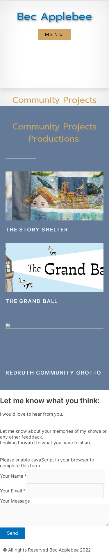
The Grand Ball (32, 301)
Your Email (13, 491)
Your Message (15, 501)
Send (12, 533)
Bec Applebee (54, 16)
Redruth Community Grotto (54, 373)
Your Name (13, 476)
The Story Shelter (37, 230)
